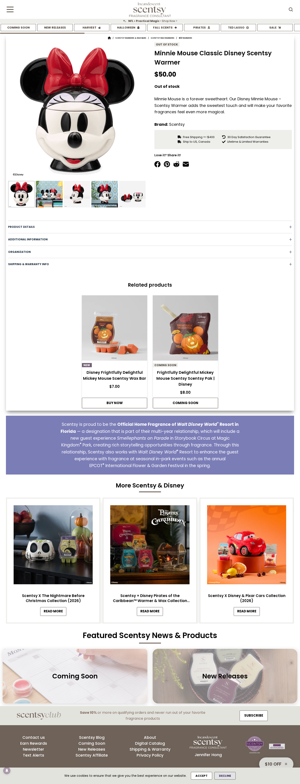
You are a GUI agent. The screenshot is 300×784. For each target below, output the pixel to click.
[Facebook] (157, 164)
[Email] (186, 164)
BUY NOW (115, 403)
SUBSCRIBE (253, 715)
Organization (19, 252)
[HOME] (109, 38)
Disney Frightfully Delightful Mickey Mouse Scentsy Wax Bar (114, 375)
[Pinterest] (167, 164)
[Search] (290, 9)
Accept (201, 776)
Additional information (28, 239)
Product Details (21, 227)
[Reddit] (176, 164)
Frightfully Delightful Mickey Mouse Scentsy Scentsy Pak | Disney (185, 378)
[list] (150, 21)
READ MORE (55, 612)
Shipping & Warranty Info (28, 264)
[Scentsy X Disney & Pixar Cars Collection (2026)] (246, 546)
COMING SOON (185, 403)
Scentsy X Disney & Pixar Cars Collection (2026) (247, 598)
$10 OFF (273, 764)
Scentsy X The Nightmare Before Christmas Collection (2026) (53, 598)
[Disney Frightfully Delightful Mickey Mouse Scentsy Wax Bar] (114, 329)
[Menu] (10, 9)
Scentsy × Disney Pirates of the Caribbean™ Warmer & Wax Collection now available (150, 598)
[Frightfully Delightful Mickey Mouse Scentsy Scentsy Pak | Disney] (185, 329)
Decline (225, 776)
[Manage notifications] (6, 770)
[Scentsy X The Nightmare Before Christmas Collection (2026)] (53, 546)
